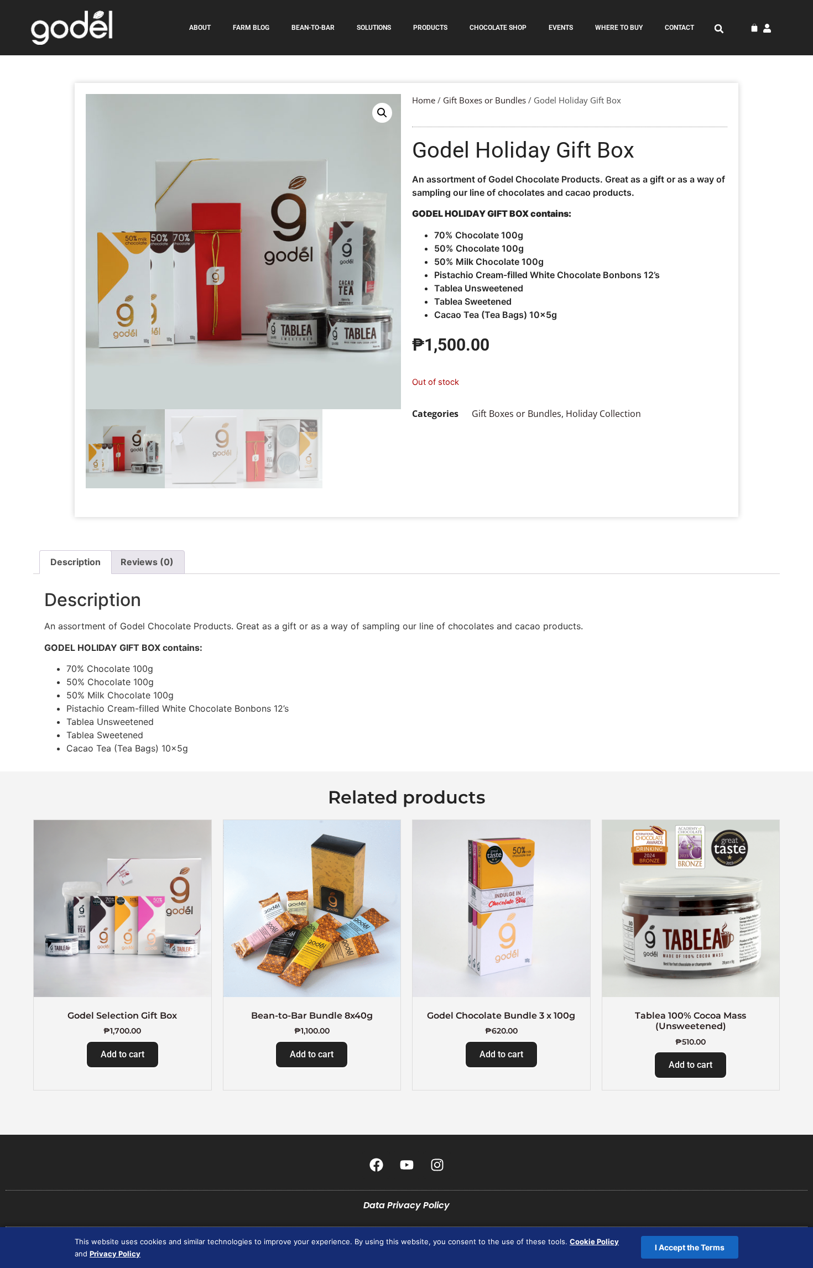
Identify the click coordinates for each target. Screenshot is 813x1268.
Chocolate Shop (498, 28)
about (200, 28)
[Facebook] (376, 1165)
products (430, 28)
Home (423, 100)
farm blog (251, 28)
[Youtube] (406, 1165)
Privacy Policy (115, 1253)
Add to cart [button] (122, 1054)
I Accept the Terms (690, 1247)
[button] (719, 28)
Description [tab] (75, 561)
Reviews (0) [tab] (147, 561)
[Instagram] (437, 1165)
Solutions (374, 28)
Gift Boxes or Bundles (484, 100)
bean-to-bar (313, 28)
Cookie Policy (594, 1241)
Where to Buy (619, 28)
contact (679, 28)
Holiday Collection (603, 414)
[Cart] (754, 28)
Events (561, 28)
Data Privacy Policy (406, 1205)
